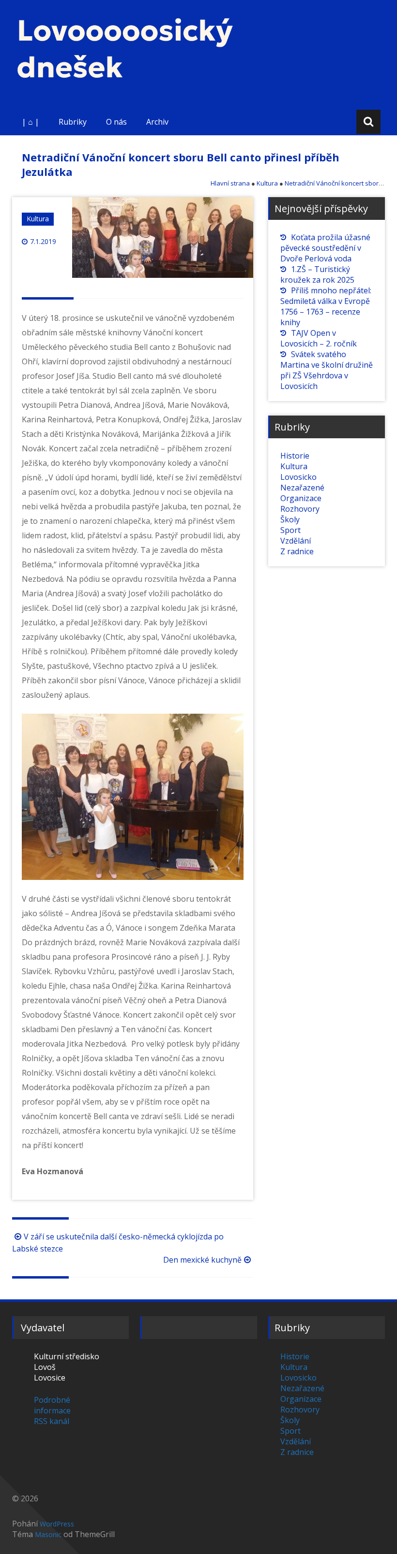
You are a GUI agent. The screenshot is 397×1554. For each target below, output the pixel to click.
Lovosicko (298, 477)
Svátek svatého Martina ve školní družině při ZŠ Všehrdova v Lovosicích (326, 370)
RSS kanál (51, 1421)
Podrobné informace (52, 1405)
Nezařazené (302, 487)
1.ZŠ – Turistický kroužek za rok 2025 (317, 274)
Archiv (157, 121)
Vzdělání (295, 540)
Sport (290, 530)
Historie (294, 455)
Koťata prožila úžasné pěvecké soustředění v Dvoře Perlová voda (325, 248)
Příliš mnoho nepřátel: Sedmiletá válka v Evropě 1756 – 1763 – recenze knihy (325, 306)
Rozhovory (300, 509)
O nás (116, 121)
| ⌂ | (30, 121)
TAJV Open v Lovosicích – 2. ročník (318, 338)
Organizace (300, 498)
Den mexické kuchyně (202, 1259)
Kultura (38, 218)
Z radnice (297, 551)
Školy (290, 519)
